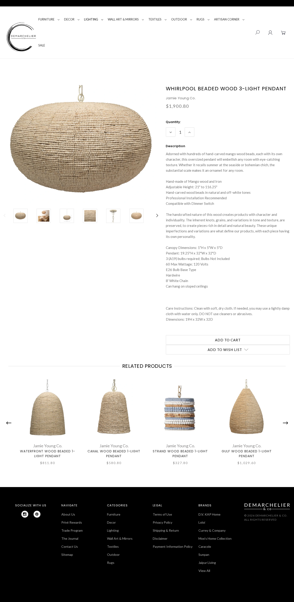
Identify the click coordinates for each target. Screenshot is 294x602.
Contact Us (69, 546)
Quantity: (173, 122)
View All (204, 571)
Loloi (201, 522)
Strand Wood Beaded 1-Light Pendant (180, 453)
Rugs (200, 19)
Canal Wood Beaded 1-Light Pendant (114, 453)
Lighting (91, 19)
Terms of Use (162, 514)
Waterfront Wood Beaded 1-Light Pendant (47, 453)
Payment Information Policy (172, 546)
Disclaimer (160, 538)
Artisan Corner (226, 19)
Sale (41, 45)
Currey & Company (212, 530)
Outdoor (179, 19)
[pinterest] (37, 514)
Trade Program (72, 530)
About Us (68, 514)
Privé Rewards (71, 522)
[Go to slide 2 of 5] (284, 423)
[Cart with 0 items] (283, 32)
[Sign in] (270, 32)
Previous (5, 218)
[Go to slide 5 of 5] (9, 423)
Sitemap (67, 554)
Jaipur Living (207, 563)
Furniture (46, 19)
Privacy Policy (162, 522)
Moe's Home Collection (215, 538)
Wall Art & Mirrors (123, 19)
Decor (69, 19)
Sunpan (203, 554)
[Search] (257, 32)
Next (157, 218)
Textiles (154, 19)
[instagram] (24, 514)
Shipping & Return (166, 530)
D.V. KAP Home (209, 514)
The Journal (69, 538)
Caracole (204, 546)
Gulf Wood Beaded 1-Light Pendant (247, 453)
